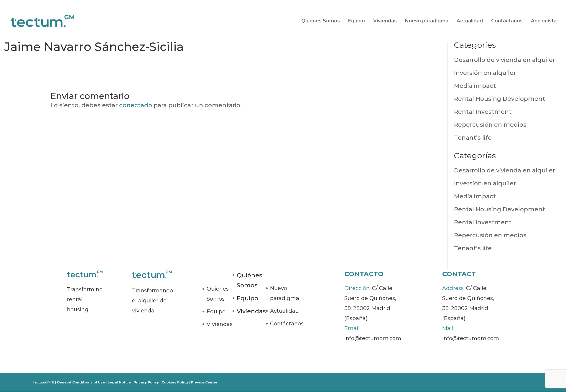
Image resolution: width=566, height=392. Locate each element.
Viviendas (385, 21)
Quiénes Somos (320, 21)
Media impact (475, 85)
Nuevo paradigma (426, 21)
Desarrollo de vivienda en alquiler (504, 59)
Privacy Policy (146, 382)
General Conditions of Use (81, 382)
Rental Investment (482, 111)
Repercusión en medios (490, 124)
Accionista (544, 21)
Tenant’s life (473, 137)
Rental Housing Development (499, 98)
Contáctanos (507, 21)
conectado (135, 105)
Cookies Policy (175, 382)
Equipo (356, 21)
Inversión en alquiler (485, 72)
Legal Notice (119, 382)
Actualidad (470, 21)
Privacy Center (204, 382)
